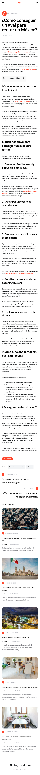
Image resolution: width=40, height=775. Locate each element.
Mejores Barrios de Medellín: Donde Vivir (16, 637)
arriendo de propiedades (16, 467)
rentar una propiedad (22, 101)
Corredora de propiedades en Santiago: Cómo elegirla (19, 687)
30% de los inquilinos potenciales (18, 52)
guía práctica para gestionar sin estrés (19, 273)
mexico (30, 467)
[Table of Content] (23, 78)
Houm (6, 544)
